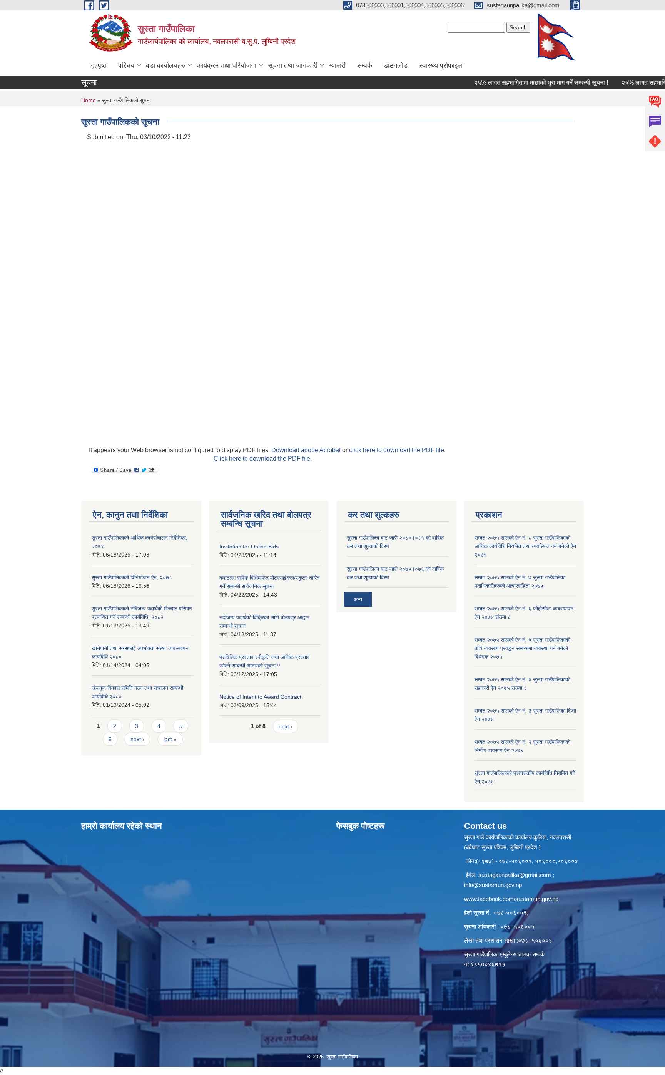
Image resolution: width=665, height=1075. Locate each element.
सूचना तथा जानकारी (292, 65)
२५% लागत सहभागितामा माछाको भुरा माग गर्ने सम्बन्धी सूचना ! (522, 82)
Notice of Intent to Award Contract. (261, 697)
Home (88, 100)
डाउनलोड (396, 65)
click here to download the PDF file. (397, 450)
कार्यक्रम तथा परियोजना (226, 65)
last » (170, 739)
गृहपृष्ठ (99, 65)
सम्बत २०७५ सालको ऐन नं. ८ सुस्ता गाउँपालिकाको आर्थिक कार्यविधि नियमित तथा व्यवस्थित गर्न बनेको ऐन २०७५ (525, 546)
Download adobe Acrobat (306, 450)
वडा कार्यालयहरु (165, 65)
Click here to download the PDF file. (263, 458)
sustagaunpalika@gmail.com (514, 875)
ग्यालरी (337, 65)
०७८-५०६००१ (510, 912)
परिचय (126, 65)
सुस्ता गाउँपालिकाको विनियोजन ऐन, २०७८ (132, 577)
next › (137, 739)
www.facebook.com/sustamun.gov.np (511, 899)
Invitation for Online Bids (249, 546)
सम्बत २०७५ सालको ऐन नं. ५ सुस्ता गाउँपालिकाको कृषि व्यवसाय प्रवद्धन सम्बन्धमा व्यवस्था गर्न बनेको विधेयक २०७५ (522, 648)
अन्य (358, 599)
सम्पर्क (364, 65)
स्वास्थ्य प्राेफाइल (440, 65)
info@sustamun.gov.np (493, 885)
